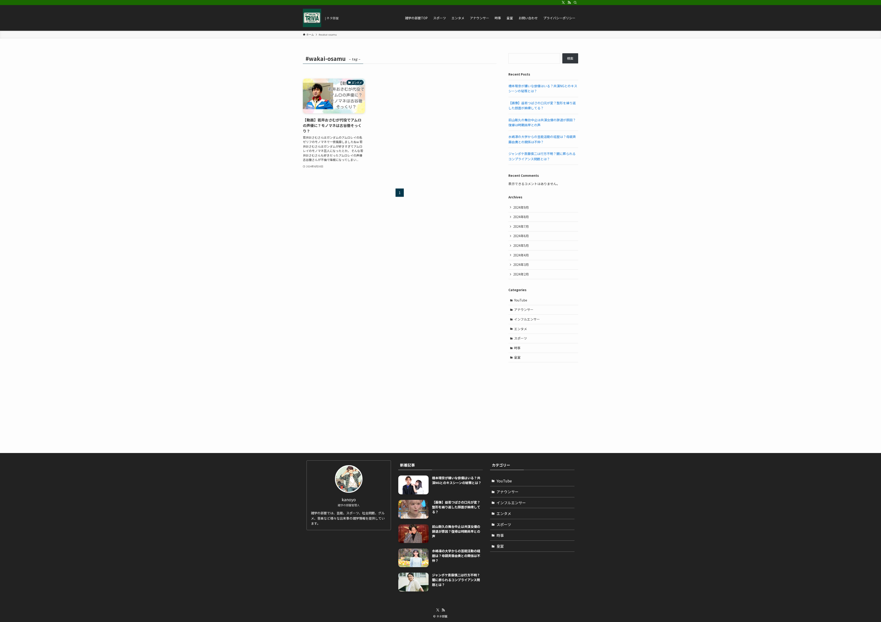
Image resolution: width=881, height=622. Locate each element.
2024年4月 (521, 255)
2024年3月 (521, 264)
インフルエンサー (527, 319)
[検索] (575, 2)
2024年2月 (521, 274)
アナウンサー (523, 309)
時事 (517, 348)
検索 (570, 58)
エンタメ (520, 328)
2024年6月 (521, 236)
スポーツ (520, 338)
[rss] (569, 2)
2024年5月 (521, 245)
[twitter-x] (563, 2)
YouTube (520, 300)
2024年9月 (521, 207)
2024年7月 (521, 226)
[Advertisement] (543, 399)
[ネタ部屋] (312, 18)
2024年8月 (521, 216)
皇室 (517, 357)
